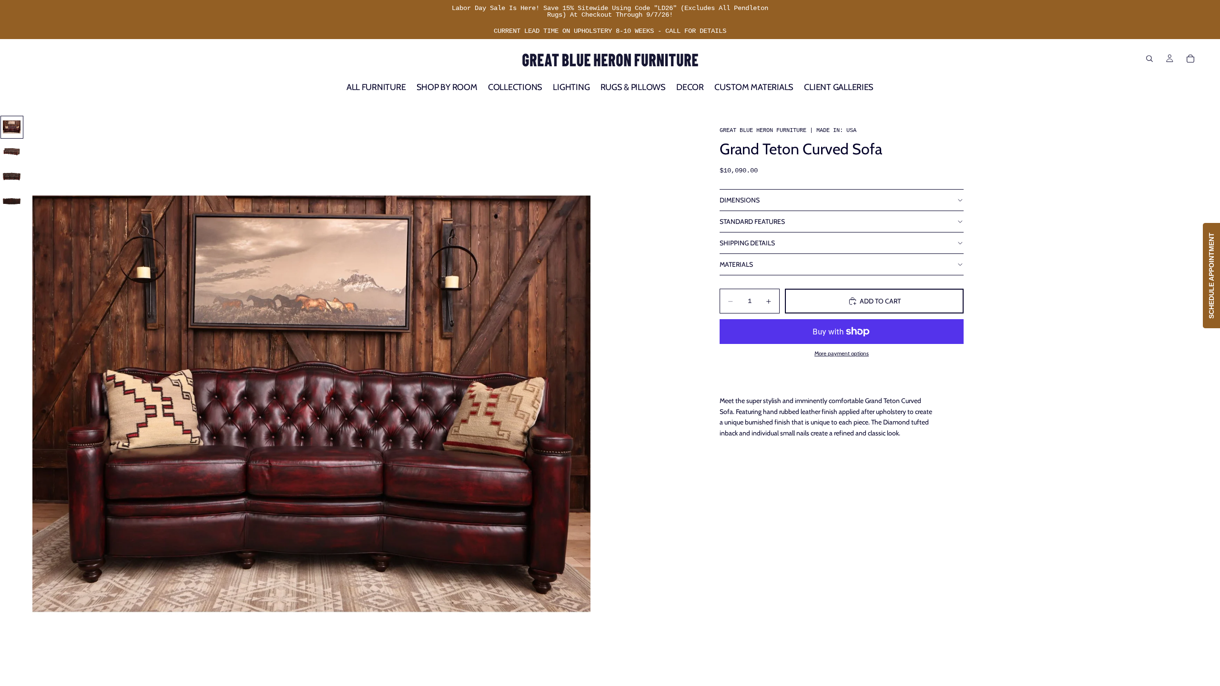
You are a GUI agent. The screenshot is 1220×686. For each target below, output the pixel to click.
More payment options (841, 353)
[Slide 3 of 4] (11, 176)
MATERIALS (736, 264)
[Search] (1149, 58)
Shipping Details (747, 243)
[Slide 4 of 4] (11, 201)
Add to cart (880, 301)
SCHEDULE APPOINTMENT (1211, 275)
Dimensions (740, 200)
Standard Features (752, 221)
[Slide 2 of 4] (11, 151)
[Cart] (1190, 58)
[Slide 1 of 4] (11, 127)
